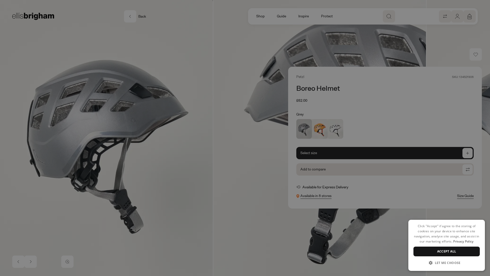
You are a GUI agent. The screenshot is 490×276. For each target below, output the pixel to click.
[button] (446, 263)
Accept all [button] (446, 251)
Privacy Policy (463, 241)
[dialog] (446, 245)
